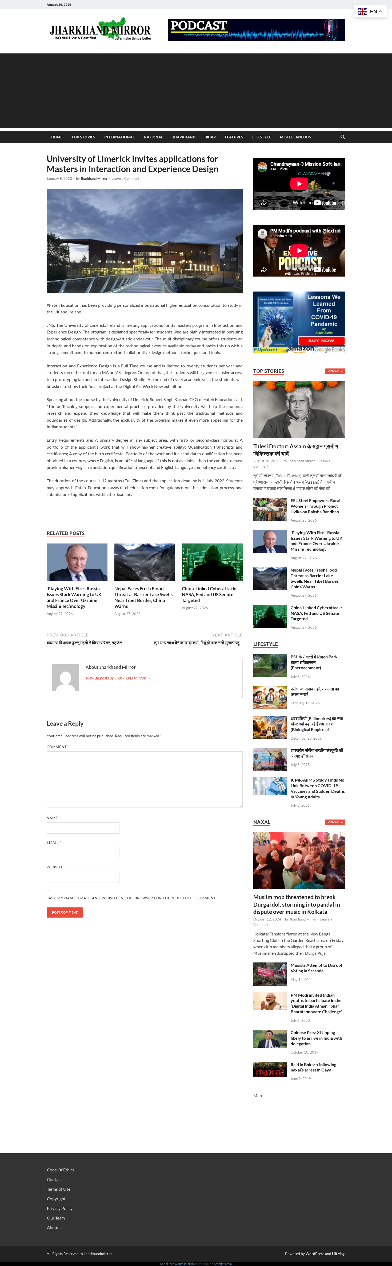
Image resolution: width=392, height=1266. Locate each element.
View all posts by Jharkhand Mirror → (118, 677)
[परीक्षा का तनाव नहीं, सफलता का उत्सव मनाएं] (270, 689)
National (153, 137)
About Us (56, 1227)
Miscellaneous (295, 137)
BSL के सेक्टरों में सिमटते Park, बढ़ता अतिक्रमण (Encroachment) (315, 662)
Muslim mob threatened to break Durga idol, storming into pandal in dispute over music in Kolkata (296, 904)
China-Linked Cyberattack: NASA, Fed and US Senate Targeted (209, 594)
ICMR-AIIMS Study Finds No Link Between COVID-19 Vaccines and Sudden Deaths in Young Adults (318, 788)
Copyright (56, 1198)
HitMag (338, 1253)
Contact (54, 1179)
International (119, 137)
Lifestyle (261, 137)
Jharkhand (183, 137)
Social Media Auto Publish (177, 1263)
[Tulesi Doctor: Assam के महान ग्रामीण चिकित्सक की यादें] (299, 384)
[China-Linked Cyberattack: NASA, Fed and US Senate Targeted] (212, 563)
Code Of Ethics (60, 1169)
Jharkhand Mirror (94, 178)
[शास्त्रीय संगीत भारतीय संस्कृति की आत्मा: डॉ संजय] (270, 750)
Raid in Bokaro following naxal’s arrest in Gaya (313, 1067)
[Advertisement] (196, 90)
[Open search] (343, 137)
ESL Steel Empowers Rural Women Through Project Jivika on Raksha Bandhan (315, 506)
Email (54, 842)
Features (234, 137)
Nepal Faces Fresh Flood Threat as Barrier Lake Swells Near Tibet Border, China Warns (143, 597)
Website (55, 867)
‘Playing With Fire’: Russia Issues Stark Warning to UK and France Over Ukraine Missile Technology (74, 597)
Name (54, 818)
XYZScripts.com (221, 1263)
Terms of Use (58, 1188)
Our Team (56, 1217)
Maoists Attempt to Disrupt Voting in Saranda (316, 967)
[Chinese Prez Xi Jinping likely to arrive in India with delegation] (270, 1032)
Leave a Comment (125, 178)
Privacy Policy (60, 1208)
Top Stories (83, 137)
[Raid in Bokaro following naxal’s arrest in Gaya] (270, 1064)
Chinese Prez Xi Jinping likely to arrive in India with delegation (316, 1038)
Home (56, 137)
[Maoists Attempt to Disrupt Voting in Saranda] (270, 965)
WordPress (315, 1253)
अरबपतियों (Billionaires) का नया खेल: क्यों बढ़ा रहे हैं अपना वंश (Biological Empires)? (317, 724)
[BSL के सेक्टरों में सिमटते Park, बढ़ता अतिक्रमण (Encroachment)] (270, 657)
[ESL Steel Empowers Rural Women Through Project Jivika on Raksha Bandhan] (270, 500)
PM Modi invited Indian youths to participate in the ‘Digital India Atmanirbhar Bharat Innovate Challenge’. (316, 1003)
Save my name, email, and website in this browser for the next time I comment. (132, 898)
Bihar (210, 137)
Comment (58, 747)
